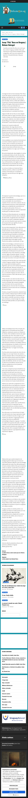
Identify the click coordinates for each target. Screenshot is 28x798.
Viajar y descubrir (6, 683)
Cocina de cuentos (6, 693)
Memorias (4, 699)
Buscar (4, 611)
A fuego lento (5, 680)
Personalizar (14, 785)
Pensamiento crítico (6, 702)
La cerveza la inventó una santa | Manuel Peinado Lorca (12, 604)
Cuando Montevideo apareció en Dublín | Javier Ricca (13, 664)
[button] (2, 27)
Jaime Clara (4, 589)
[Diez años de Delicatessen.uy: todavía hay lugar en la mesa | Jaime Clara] (14, 576)
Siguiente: (10, 558)
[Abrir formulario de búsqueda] (19, 27)
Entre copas (4, 39)
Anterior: (13, 552)
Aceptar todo (13, 792)
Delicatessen (5, 59)
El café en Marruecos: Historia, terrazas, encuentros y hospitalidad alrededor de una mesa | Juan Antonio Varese (14, 659)
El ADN (3, 691)
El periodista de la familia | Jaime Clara (10, 655)
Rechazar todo (13, 789)
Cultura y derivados (6, 688)
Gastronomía (5, 677)
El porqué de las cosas (7, 696)
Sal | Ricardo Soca (6, 671)
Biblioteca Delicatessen (7, 685)
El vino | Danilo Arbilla (7, 595)
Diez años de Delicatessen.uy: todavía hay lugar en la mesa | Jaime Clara (14, 586)
